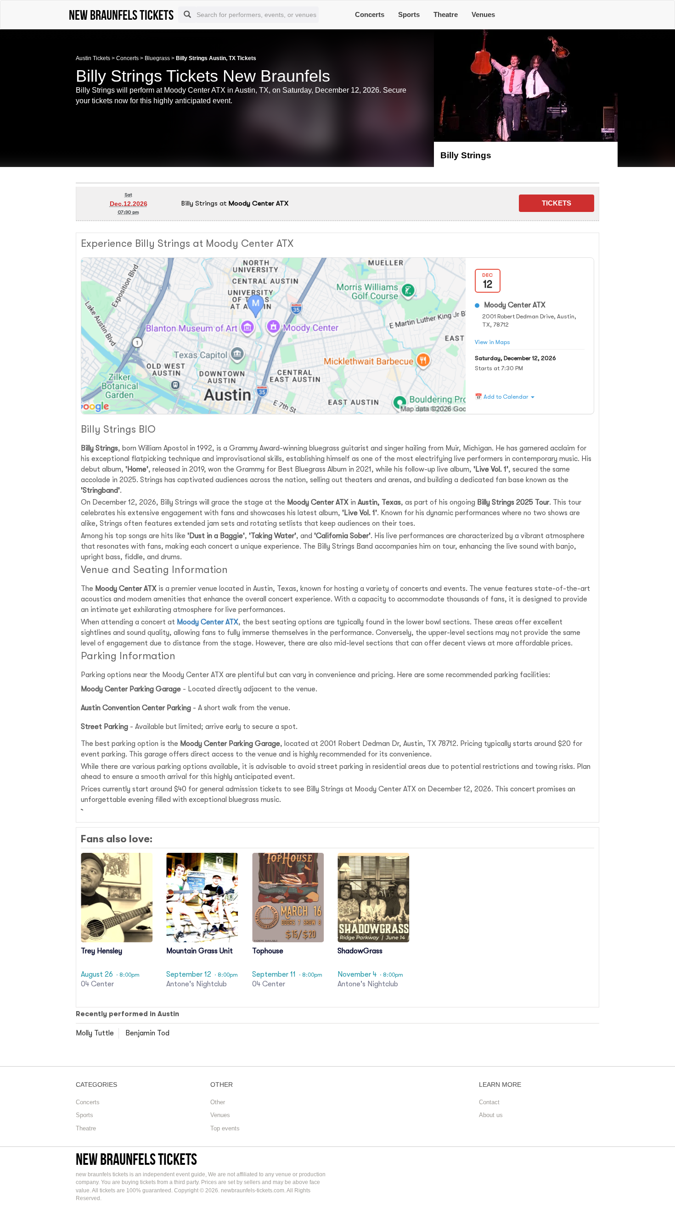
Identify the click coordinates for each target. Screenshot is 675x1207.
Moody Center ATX (207, 622)
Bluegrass (157, 58)
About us (491, 1115)
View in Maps (492, 342)
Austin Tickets (93, 58)
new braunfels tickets (136, 1159)
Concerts (369, 14)
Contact (489, 1102)
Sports (409, 14)
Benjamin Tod (147, 1033)
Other (217, 1102)
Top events (225, 1128)
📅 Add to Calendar (502, 396)
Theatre (445, 14)
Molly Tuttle (95, 1033)
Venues (483, 14)
